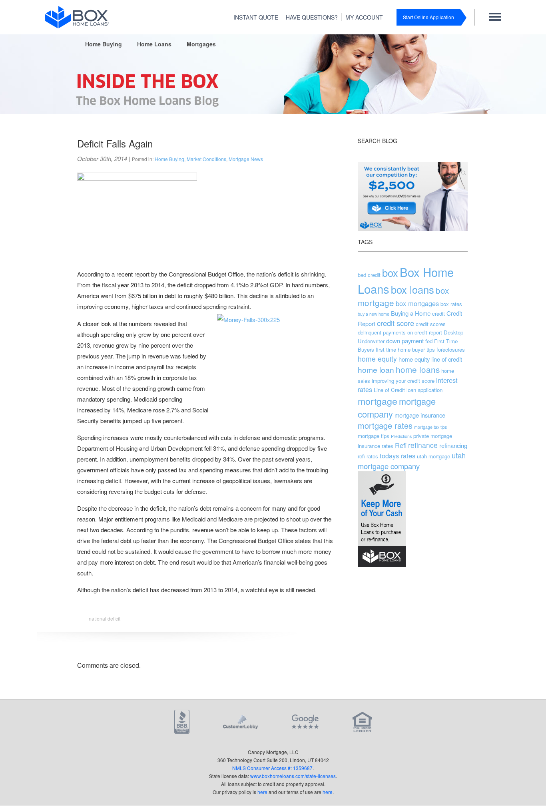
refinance (423, 445)
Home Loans (154, 44)
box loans (412, 289)
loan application (424, 390)
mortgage (377, 401)
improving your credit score (403, 380)
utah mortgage (433, 456)
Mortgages (201, 44)
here (262, 791)
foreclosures (450, 349)
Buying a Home (410, 313)
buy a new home (373, 314)
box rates (451, 304)
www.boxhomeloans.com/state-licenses (293, 775)
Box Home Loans (406, 280)
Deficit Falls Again (115, 143)
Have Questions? (312, 17)
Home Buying (103, 44)
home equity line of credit (430, 359)
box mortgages (417, 303)
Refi (401, 445)
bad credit (369, 275)
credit (438, 313)
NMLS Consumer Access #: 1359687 (272, 767)
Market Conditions (206, 158)
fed (428, 341)
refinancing (453, 445)
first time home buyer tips (405, 349)
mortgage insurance (420, 415)
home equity (377, 359)
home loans (418, 369)
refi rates (368, 456)
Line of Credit (389, 390)
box (390, 272)
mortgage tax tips (430, 427)
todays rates (397, 455)
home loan (376, 369)
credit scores (431, 324)
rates (387, 446)
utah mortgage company (412, 460)
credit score (395, 323)
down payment (405, 340)
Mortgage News (246, 158)
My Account (364, 17)
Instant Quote (255, 17)
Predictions (401, 436)
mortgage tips (373, 436)
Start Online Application (428, 17)
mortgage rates (385, 425)
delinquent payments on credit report (400, 332)
